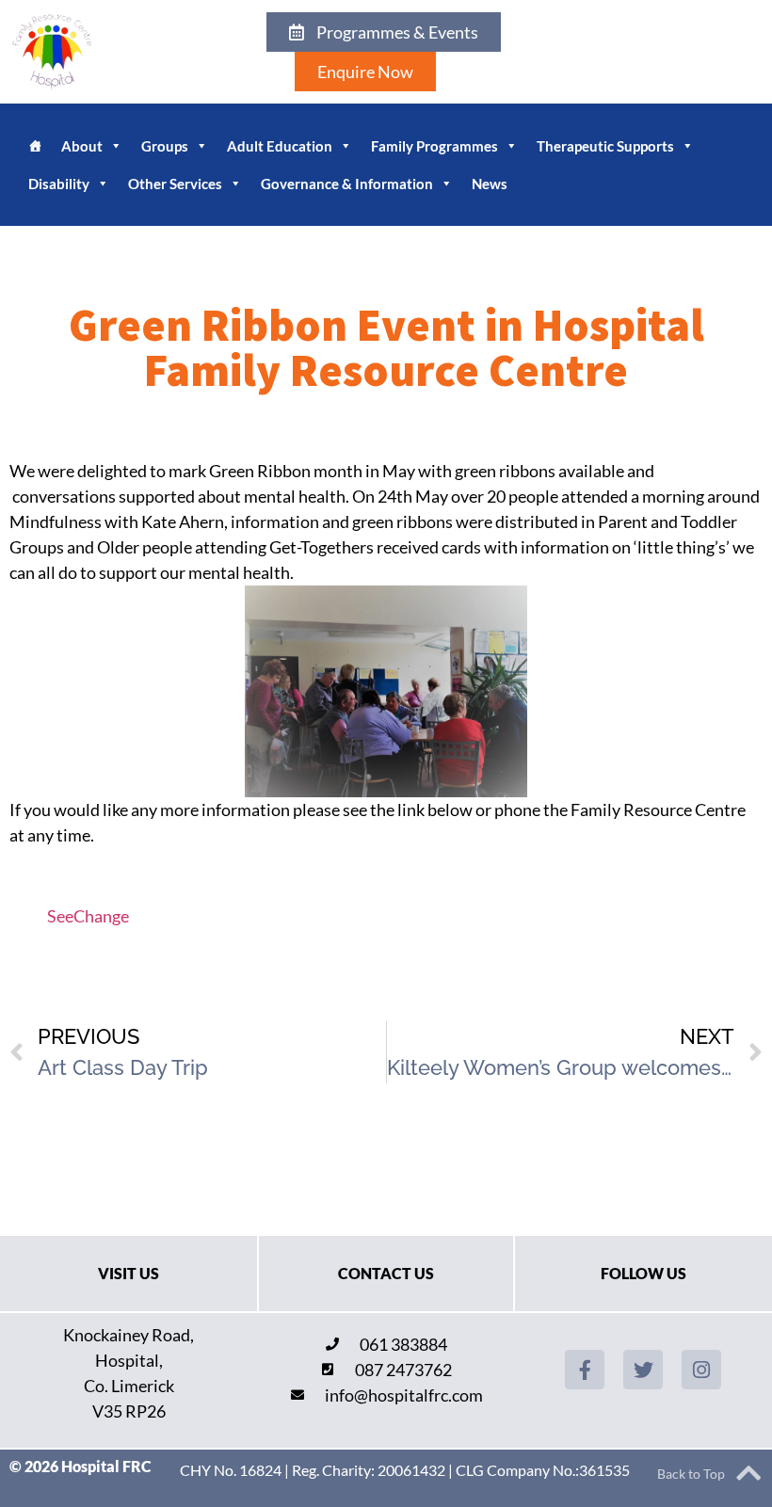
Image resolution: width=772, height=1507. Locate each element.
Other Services (175, 183)
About (82, 145)
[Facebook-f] (584, 1369)
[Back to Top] (748, 1473)
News (489, 183)
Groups (164, 145)
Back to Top (691, 1474)
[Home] (35, 146)
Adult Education (279, 145)
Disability (58, 183)
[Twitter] (643, 1369)
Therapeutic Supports (605, 145)
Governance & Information (347, 183)
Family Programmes (434, 145)
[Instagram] (701, 1369)
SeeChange (88, 916)
